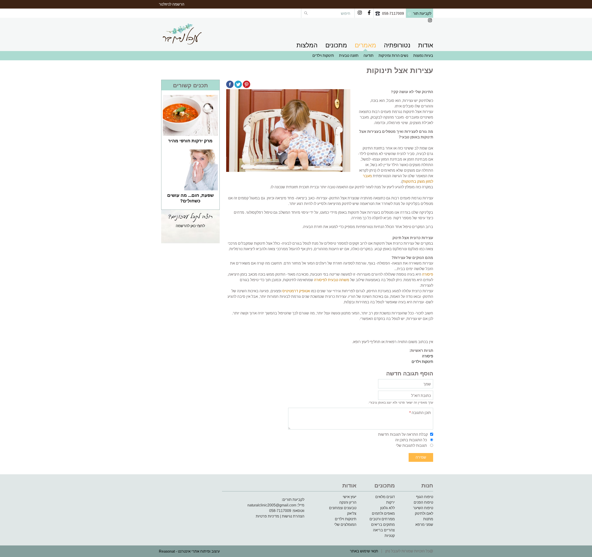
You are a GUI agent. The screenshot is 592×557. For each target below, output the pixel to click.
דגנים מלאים (385, 497)
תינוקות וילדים (323, 56)
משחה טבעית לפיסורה (331, 280)
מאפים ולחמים (383, 513)
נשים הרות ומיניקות (393, 56)
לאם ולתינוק (424, 513)
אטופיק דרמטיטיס (296, 291)
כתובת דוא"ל (421, 396)
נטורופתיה (397, 45)
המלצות (307, 45)
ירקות (390, 502)
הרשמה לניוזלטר (171, 4)
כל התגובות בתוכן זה (411, 440)
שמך (427, 384)
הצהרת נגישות (293, 516)
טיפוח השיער (423, 508)
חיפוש (345, 13)
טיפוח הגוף (424, 497)
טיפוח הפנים (423, 502)
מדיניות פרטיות (267, 516)
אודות (425, 45)
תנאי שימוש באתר (364, 551)
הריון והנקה (347, 502)
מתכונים (336, 45)
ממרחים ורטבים (382, 519)
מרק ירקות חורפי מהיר (190, 140)
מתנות (428, 519)
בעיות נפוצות (423, 56)
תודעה (368, 56)
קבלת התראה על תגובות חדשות (403, 434)
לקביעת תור (422, 13)
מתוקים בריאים (383, 525)
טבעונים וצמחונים (342, 508)
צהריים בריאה (384, 530)
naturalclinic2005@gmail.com (271, 505)
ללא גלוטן (387, 508)
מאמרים (365, 45)
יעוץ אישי (349, 497)
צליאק (351, 513)
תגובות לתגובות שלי (411, 445)
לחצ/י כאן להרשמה (190, 226)
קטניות (390, 536)
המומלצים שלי (345, 525)
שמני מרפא (424, 525)
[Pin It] (246, 85)
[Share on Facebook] (230, 85)
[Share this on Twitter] (238, 85)
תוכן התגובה (420, 413)
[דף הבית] (182, 33)
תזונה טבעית (348, 56)
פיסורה (427, 274)
